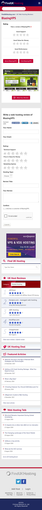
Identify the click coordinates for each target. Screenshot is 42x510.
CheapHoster (14, 330)
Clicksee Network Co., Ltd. (21, 504)
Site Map (10, 495)
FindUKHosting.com (8, 14)
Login (27, 489)
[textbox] (21, 267)
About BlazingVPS (11, 61)
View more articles (9, 403)
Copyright (19, 495)
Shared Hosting (17, 284)
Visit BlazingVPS (26, 61)
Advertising (9, 493)
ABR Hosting (14, 310)
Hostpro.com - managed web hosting (23, 300)
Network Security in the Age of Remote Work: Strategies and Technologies (19, 360)
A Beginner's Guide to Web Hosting (16, 395)
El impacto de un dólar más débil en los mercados (21, 425)
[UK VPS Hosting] (21, 245)
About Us (19, 493)
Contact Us (29, 493)
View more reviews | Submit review (14, 339)
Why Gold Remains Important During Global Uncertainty (19, 416)
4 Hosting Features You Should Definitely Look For (21, 387)
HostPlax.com (14, 320)
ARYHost (12, 290)
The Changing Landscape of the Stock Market (20, 433)
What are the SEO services (13, 449)
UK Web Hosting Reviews (25, 14)
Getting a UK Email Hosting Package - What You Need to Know (20, 370)
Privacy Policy (31, 495)
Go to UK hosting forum (10, 457)
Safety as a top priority (12, 441)
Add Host (16, 489)
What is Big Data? (10, 379)
